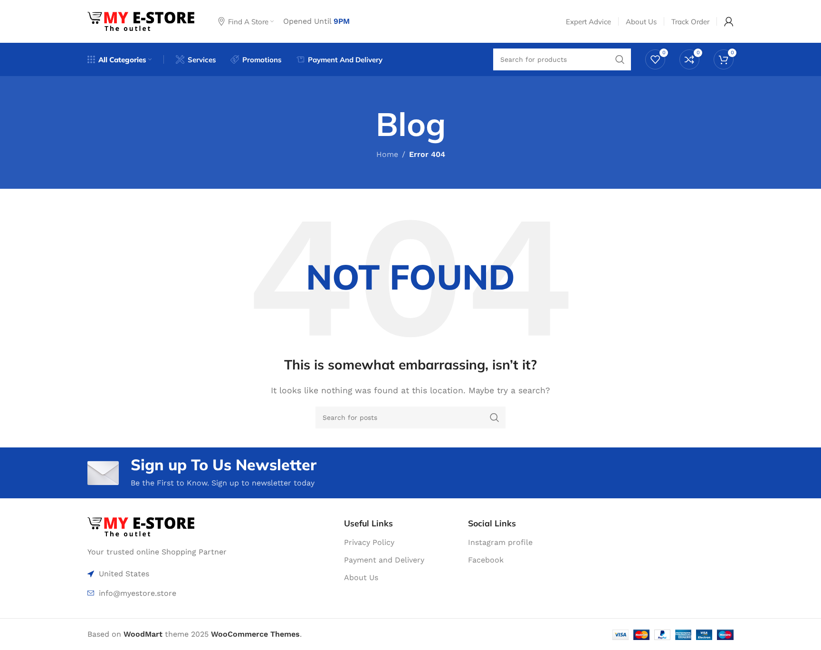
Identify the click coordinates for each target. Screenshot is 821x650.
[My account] (728, 21)
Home (387, 154)
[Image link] (140, 526)
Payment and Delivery (384, 559)
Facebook (486, 559)
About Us (361, 577)
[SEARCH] (495, 417)
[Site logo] (140, 20)
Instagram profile (500, 542)
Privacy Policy (369, 542)
